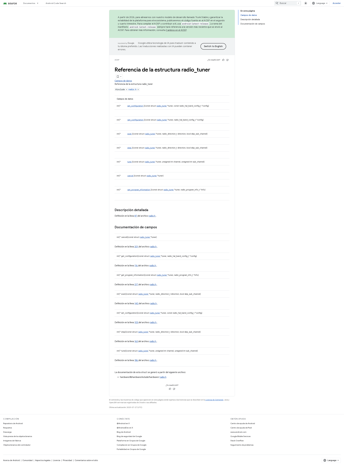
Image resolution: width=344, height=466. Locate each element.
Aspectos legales (42, 460)
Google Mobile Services (240, 436)
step (129, 148)
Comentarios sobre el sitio (86, 460)
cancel (130, 176)
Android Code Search (56, 3)
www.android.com (238, 432)
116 (136, 265)
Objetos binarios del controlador (17, 445)
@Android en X (123, 423)
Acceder (337, 3)
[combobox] (287, 3)
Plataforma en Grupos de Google (131, 440)
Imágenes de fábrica (12, 440)
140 (137, 303)
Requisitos (7, 427)
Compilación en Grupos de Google (131, 445)
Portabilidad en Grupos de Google (131, 449)
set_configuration (135, 106)
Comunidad (27, 460)
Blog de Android (124, 432)
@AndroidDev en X (125, 427)
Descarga (7, 432)
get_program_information (139, 190)
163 (136, 341)
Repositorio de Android (13, 423)
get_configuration (135, 120)
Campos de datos (123, 81)
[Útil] (223, 60)
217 (136, 284)
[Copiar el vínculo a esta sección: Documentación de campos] (160, 227)
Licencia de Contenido (214, 400)
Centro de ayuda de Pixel (241, 427)
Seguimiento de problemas (241, 445)
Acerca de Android (11, 460)
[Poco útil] (227, 60)
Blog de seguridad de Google (129, 436)
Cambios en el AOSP (176, 30)
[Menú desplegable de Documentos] (38, 3)
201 (137, 246)
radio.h (133, 89)
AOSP (117, 60)
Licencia (56, 460)
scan (129, 134)
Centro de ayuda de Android (242, 423)
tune (129, 162)
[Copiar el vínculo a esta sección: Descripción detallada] (151, 210)
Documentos (29, 3)
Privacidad (67, 460)
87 (136, 216)
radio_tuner (162, 106)
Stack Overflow (237, 440)
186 (136, 360)
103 (137, 322)
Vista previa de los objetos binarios (17, 436)
